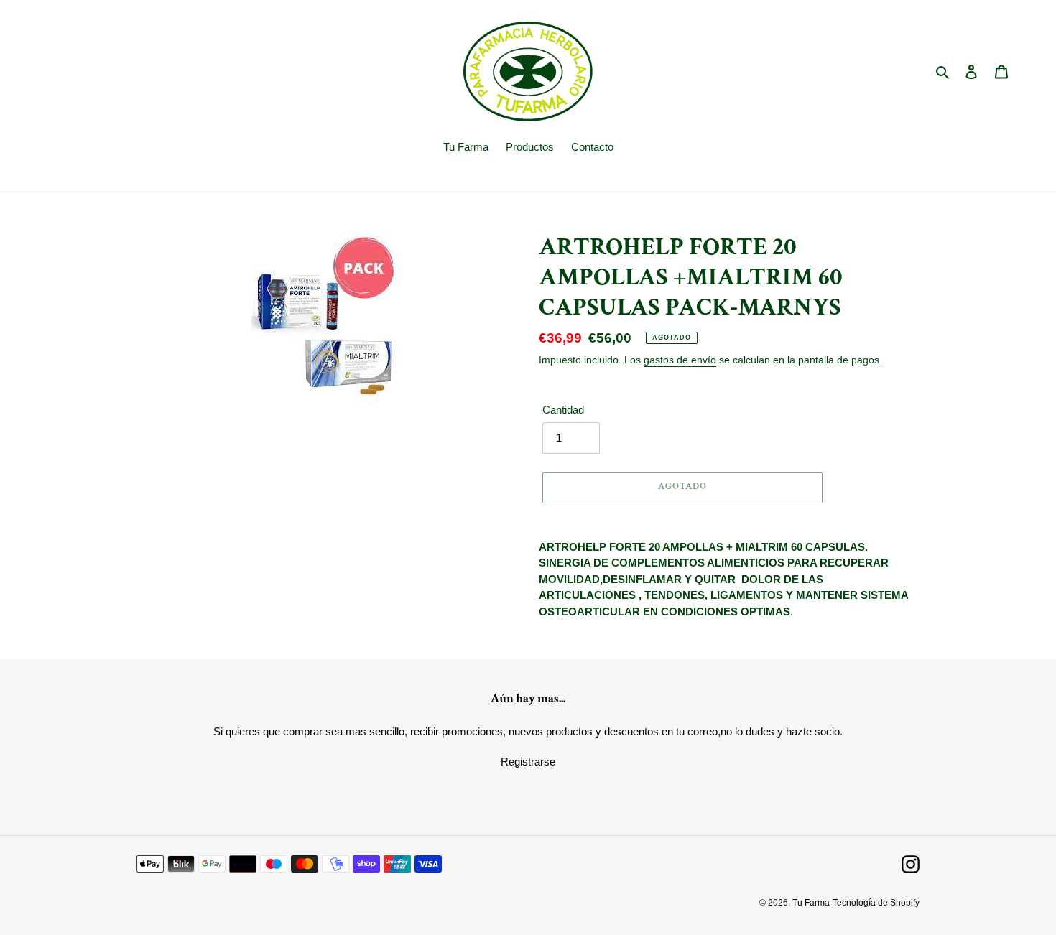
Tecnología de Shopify (876, 903)
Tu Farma (811, 903)
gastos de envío (680, 360)
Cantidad (563, 410)
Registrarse (528, 761)
